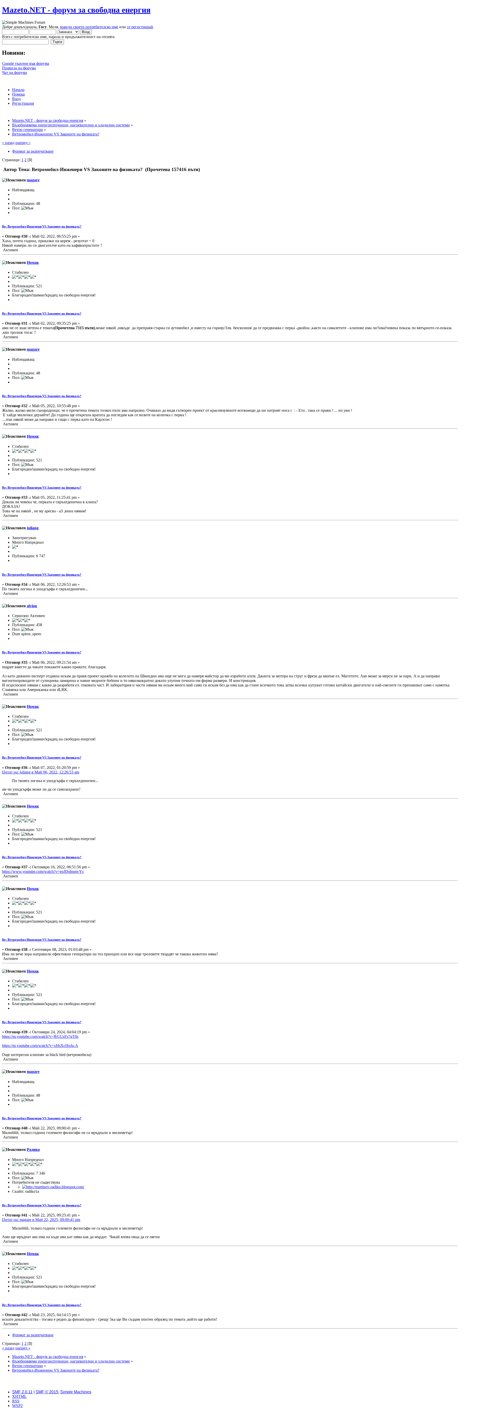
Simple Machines (75, 1392)
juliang (33, 528)
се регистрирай (140, 27)
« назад (8, 143)
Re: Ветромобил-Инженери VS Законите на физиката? (41, 226)
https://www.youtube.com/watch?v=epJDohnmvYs (43, 871)
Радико (33, 1149)
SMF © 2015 (47, 1392)
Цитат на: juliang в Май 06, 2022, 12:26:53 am (40, 772)
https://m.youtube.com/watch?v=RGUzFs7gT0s (40, 1036)
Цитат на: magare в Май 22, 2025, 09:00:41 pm (41, 1219)
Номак (33, 262)
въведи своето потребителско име (89, 27)
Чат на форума (14, 72)
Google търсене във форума (25, 63)
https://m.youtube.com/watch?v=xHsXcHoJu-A (40, 1045)
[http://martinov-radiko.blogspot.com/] (53, 1187)
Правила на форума (19, 68)
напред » (23, 143)
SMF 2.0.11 (22, 1392)
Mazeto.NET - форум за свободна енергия (76, 9)
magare (33, 180)
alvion (32, 606)
